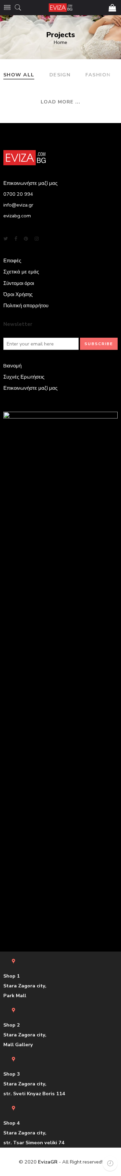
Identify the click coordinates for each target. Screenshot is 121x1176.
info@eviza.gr (18, 204)
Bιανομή (12, 365)
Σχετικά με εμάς (21, 271)
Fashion (98, 75)
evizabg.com (17, 215)
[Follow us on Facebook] (15, 239)
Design (60, 75)
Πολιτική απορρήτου (25, 305)
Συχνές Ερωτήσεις (23, 377)
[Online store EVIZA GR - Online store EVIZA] (60, 7)
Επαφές (12, 260)
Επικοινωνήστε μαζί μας (30, 388)
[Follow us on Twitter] (5, 239)
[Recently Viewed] (110, 1163)
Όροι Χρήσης (18, 294)
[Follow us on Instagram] (37, 239)
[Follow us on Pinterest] (26, 239)
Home (60, 42)
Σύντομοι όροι (18, 283)
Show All (19, 75)
